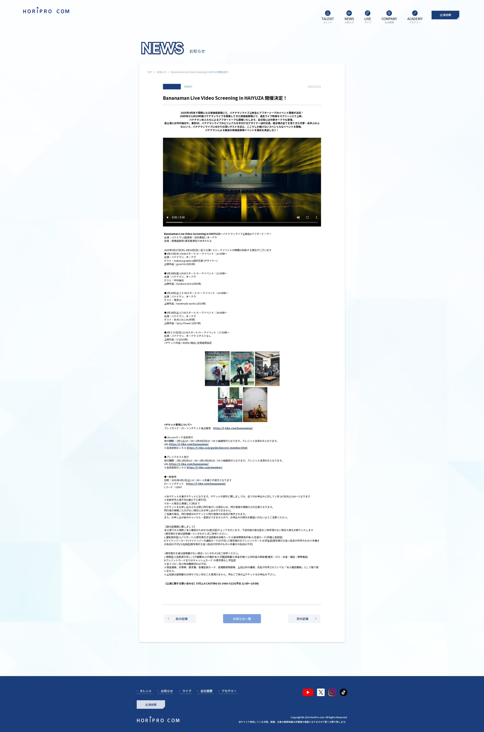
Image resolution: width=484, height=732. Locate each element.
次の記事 (302, 618)
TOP (149, 71)
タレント (146, 691)
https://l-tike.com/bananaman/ (233, 428)
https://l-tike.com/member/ (205, 467)
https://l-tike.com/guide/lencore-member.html (217, 448)
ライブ (186, 691)
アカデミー (229, 691)
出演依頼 (445, 15)
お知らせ (161, 71)
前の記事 (182, 618)
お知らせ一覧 (242, 618)
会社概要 (206, 691)
